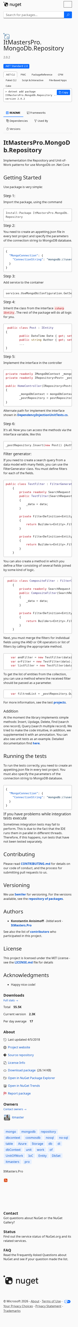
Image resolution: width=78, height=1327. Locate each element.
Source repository (21, 1055)
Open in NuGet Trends (24, 1086)
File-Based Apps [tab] (58, 80)
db (50, 1144)
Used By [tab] (42, 121)
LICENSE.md (24, 962)
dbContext (13, 1150)
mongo (11, 1132)
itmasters (12, 1162)
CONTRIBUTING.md (35, 864)
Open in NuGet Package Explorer (31, 1078)
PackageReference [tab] (42, 74)
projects (60, 702)
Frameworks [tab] (38, 112)
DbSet (56, 1156)
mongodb (28, 1132)
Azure (22, 1144)
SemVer (20, 894)
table (9, 1144)
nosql (50, 1138)
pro (27, 1162)
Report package (19, 1093)
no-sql (63, 1138)
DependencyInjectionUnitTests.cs (42, 415)
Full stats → (10, 1000)
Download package (22, 1070)
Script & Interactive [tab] (32, 80)
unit (29, 1150)
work (40, 1150)
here (36, 743)
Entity (42, 1156)
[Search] (68, 14)
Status (9, 1231)
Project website (19, 1047)
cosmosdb (33, 1138)
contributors (39, 932)
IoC (30, 1156)
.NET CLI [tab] (10, 74)
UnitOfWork (14, 1156)
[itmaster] (7, 1117)
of (51, 1150)
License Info (16, 1063)
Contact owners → (15, 1109)
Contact (10, 1213)
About (35, 1301)
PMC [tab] (23, 74)
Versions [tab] (14, 129)
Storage (37, 1144)
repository (48, 1132)
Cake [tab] (8, 86)
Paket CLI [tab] (11, 80)
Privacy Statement (48, 1306)
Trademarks (12, 1311)
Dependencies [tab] (18, 121)
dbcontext (13, 1138)
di (59, 1144)
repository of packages (46, 899)
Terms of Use (51, 1301)
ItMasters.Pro (21, 925)
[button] (63, 92)
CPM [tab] (60, 74)
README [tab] (14, 112)
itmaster (18, 1117)
